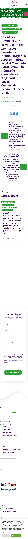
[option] (14, 220)
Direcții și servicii (9, 424)
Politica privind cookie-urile (11, 447)
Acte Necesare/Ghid (9, 511)
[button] (26, 14)
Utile (3, 505)
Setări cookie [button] (6, 535)
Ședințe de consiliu (10, 32)
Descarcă (18, 101)
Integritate (6, 429)
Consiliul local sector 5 (8, 202)
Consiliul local (6, 432)
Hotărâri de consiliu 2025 (9, 207)
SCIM (4, 427)
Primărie (4, 419)
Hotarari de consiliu (9, 25)
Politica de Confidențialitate (11, 449)
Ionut (7, 238)
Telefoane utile (8, 508)
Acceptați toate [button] (16, 535)
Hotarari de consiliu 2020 (12, 29)
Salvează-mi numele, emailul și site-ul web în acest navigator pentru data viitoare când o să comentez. (14, 356)
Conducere (6, 421)
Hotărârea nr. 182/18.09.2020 (8, 101)
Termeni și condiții (8, 452)
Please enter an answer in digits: (13, 361)
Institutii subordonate (10, 435)
